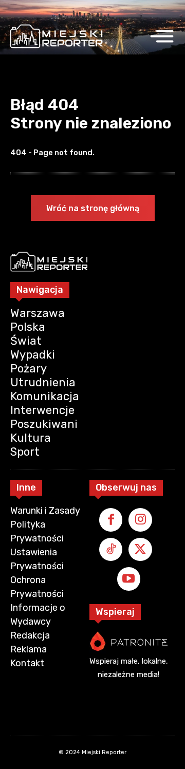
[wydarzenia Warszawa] (56, 36)
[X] (140, 549)
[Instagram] (140, 520)
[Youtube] (129, 579)
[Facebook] (111, 520)
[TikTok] (111, 549)
